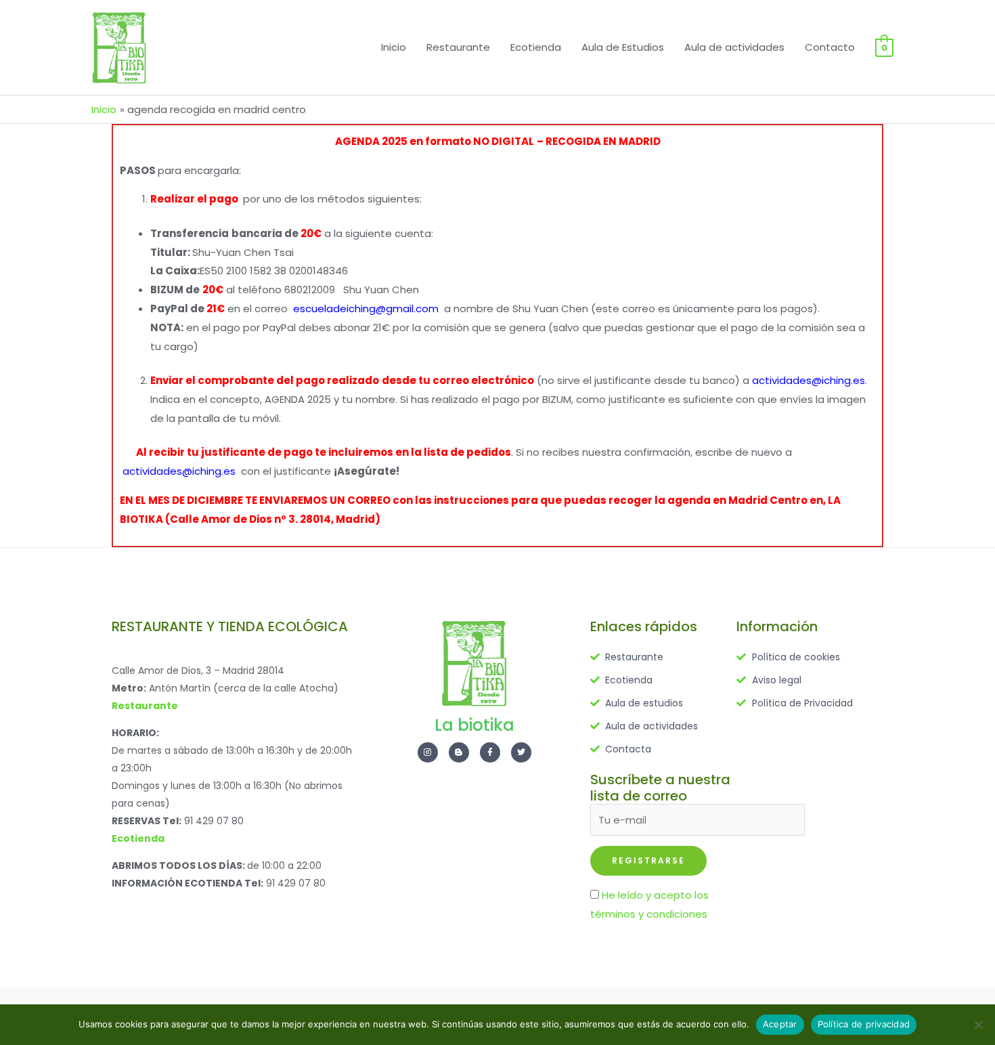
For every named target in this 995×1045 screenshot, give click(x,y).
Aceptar (780, 1024)
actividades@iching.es (808, 380)
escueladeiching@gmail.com (366, 308)
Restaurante (458, 47)
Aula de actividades (734, 47)
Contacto (830, 47)
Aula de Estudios (622, 47)
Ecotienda (535, 47)
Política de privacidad (864, 1024)
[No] (978, 1024)
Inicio (393, 47)
